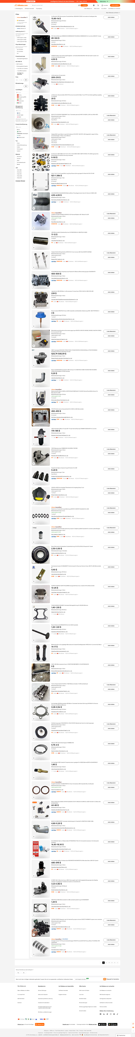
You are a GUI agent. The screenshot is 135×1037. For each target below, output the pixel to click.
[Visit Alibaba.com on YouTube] (114, 1014)
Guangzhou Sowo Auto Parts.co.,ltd (59, 867)
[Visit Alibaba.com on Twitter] (107, 1014)
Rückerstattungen (83, 1002)
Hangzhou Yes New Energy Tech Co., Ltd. (60, 809)
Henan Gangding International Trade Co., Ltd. (61, 849)
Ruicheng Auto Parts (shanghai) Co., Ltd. (60, 122)
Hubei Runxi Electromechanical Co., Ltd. (60, 651)
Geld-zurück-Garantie (43, 994)
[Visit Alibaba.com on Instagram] (111, 1014)
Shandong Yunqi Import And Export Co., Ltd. (60, 435)
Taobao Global (72, 1030)
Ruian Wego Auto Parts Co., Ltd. (58, 44)
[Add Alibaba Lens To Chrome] (39, 1024)
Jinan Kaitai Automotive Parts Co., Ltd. (59, 278)
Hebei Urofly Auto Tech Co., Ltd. (58, 612)
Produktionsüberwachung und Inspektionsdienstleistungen (44, 1007)
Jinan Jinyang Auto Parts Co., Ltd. (58, 769)
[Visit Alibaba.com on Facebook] (100, 1014)
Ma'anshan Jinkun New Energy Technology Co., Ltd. (62, 82)
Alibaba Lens (20, 1024)
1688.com (52, 1030)
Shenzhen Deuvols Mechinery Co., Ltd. (59, 455)
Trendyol (81, 1030)
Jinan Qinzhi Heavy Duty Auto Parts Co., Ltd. (60, 906)
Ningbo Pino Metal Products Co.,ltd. (59, 183)
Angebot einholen (62, 994)
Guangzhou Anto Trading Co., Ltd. (58, 711)
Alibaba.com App (93, 1024)
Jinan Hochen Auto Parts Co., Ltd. (58, 574)
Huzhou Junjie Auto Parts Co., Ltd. (58, 553)
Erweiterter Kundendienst (43, 1002)
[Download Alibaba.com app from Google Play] (112, 1024)
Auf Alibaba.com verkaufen (105, 990)
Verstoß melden (82, 1010)
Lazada (66, 1030)
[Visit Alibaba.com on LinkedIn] (104, 1014)
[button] (79, 5)
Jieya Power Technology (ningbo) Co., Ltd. (60, 592)
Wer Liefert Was (87, 1030)
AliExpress (46, 1030)
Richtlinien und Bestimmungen (45, 1012)
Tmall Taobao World (59, 1030)
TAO (77, 1030)
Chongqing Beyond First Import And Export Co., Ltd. (62, 144)
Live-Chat (81, 994)
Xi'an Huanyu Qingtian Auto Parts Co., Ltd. (60, 199)
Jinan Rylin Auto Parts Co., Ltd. (58, 240)
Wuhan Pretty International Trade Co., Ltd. (60, 691)
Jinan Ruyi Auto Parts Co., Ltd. (57, 377)
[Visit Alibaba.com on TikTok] (117, 1014)
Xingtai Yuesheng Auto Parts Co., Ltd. (59, 889)
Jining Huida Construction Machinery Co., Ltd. (61, 63)
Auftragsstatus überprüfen (105, 998)
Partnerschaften (103, 1006)
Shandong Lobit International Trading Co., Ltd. (61, 163)
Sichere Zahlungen (42, 990)
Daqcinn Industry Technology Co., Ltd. (59, 751)
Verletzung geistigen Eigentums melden (88, 1006)
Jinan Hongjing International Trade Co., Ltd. (60, 926)
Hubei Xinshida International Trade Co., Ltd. (60, 730)
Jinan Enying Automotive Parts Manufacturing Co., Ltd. (63, 827)
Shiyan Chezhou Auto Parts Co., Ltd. (59, 494)
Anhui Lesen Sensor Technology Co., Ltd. (60, 400)
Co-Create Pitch (21, 994)
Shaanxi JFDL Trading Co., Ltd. (57, 259)
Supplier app (66, 1024)
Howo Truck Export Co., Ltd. (57, 789)
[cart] (98, 5)
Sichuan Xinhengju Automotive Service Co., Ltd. (61, 670)
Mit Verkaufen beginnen (105, 994)
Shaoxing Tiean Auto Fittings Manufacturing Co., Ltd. (62, 26)
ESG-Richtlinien (21, 998)
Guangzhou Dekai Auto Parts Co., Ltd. (59, 631)
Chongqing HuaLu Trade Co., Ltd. (58, 949)
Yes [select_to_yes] (18, 972)
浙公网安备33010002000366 (90, 1034)
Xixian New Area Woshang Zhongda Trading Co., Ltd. (62, 516)
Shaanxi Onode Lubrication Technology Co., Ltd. (61, 358)
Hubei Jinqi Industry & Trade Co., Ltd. (59, 339)
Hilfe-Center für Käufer (84, 990)
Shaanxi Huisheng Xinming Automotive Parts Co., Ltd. (62, 319)
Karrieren (20, 1002)
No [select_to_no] (23, 972)
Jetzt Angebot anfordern (81, 979)
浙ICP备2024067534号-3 (103, 1034)
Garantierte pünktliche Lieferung (45, 998)
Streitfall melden (82, 998)
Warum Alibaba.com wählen (24, 990)
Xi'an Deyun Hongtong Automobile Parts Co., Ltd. (62, 417)
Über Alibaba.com (22, 986)
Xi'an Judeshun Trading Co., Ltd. (58, 534)
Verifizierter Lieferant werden (106, 1002)
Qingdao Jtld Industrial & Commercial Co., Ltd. (61, 476)
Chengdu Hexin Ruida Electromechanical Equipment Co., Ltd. (64, 299)
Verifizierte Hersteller (63, 990)
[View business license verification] (80, 1035)
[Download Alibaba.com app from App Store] (102, 1024)
